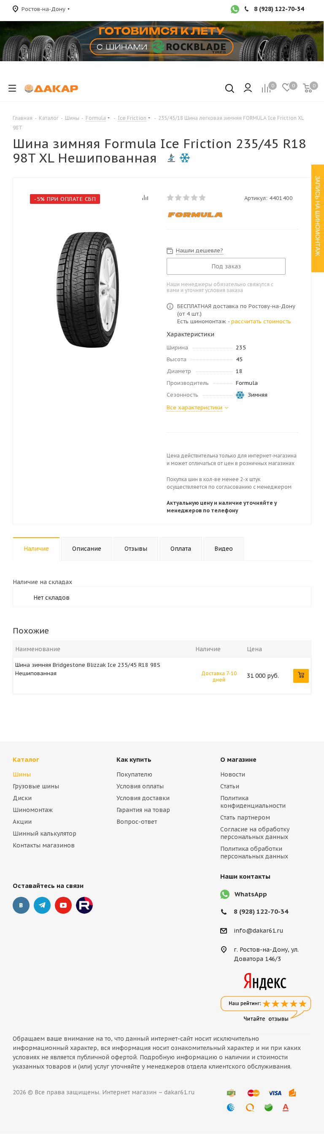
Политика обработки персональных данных (254, 852)
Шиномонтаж (33, 810)
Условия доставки (143, 798)
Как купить (133, 759)
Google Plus (84, 905)
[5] (203, 197)
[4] (195, 197)
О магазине (238, 759)
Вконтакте (21, 905)
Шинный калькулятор (44, 833)
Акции (22, 821)
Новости (232, 774)
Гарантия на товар (143, 810)
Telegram (42, 905)
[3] (187, 197)
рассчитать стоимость (261, 321)
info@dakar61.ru (259, 931)
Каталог (26, 759)
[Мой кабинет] (247, 88)
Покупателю (134, 774)
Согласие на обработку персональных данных (254, 833)
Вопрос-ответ (136, 821)
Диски (22, 798)
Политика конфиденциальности (253, 801)
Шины (22, 774)
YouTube (63, 905)
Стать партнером (245, 817)
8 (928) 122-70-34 (261, 911)
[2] (179, 197)
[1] (171, 197)
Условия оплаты (140, 786)
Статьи (229, 786)
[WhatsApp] (235, 10)
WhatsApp (251, 894)
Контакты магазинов (44, 845)
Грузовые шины (36, 786)
